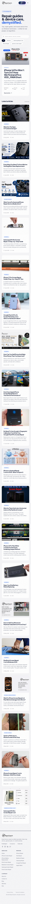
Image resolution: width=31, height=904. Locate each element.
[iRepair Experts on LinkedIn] (7, 846)
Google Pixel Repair (21, 863)
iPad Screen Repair (6, 862)
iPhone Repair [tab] (6, 43)
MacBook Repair (20, 858)
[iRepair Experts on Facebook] (2, 846)
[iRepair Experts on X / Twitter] (10, 846)
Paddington (4, 843)
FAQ (3, 886)
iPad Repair (19, 855)
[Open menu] (27, 2)
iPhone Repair (19, 853)
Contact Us (4, 878)
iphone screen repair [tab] (17, 43)
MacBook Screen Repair (7, 864)
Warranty (4, 883)
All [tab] (3, 40)
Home (3, 853)
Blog (3, 881)
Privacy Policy (10, 892)
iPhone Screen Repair (7, 855)
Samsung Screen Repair (7, 867)
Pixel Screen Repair (6, 869)
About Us (4, 876)
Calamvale (20, 843)
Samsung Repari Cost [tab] (18, 40)
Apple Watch (19, 865)
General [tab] (9, 40)
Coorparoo (12, 843)
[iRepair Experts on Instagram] (5, 846)
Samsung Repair (20, 860)
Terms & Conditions (20, 892)
